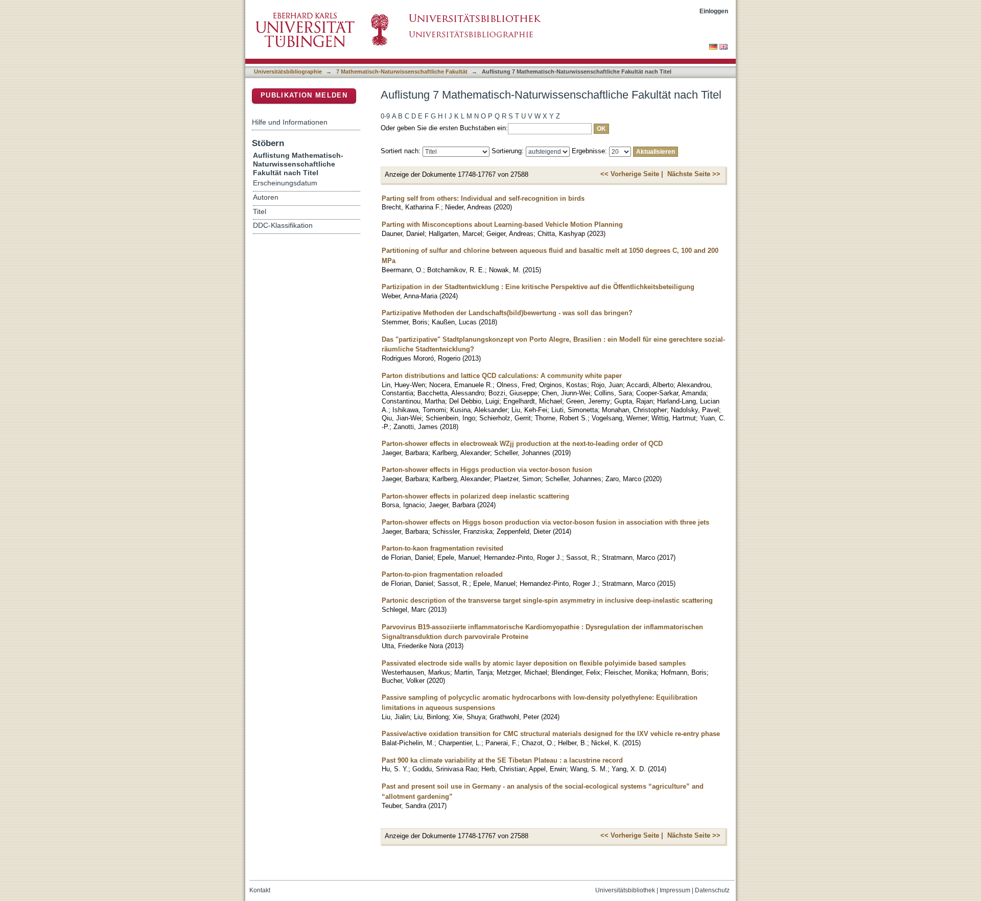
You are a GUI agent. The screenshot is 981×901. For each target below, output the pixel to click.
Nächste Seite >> (693, 174)
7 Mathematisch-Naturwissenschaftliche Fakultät (402, 71)
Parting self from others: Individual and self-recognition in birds (483, 198)
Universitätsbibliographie (288, 71)
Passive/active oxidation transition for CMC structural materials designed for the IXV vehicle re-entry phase (551, 734)
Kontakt (259, 890)
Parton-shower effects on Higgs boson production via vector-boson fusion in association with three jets (545, 522)
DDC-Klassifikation (283, 225)
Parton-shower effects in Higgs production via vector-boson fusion (487, 469)
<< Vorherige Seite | (631, 174)
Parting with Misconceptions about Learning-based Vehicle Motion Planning (502, 224)
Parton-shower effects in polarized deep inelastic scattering (475, 496)
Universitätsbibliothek (625, 890)
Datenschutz (712, 890)
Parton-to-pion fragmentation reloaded (442, 574)
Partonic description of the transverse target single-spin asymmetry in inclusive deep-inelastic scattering (547, 600)
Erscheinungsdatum (285, 183)
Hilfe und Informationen (290, 122)
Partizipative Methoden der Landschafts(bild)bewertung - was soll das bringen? (507, 313)
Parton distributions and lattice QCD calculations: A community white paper (502, 376)
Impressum (675, 890)
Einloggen (713, 11)
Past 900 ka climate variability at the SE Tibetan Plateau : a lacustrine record (502, 760)
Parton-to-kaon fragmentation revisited (442, 548)
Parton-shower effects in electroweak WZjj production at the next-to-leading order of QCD (522, 443)
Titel (259, 212)
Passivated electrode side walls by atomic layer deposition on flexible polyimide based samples (534, 663)
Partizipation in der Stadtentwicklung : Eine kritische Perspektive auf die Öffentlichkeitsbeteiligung (538, 287)
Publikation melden (304, 95)
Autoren (265, 197)
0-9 (385, 116)
